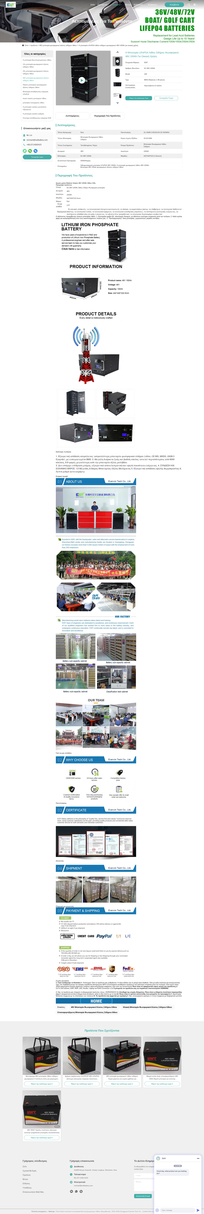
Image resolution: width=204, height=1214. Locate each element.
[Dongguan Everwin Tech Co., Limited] (11, 5)
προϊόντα (116, 5)
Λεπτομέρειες (72, 116)
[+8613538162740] (81, 1192)
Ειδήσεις (26, 1184)
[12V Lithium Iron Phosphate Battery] (83, 78)
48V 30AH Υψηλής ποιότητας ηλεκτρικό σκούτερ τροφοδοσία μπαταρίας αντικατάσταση (41, 1131)
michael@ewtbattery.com (37, 140)
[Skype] (35, 151)
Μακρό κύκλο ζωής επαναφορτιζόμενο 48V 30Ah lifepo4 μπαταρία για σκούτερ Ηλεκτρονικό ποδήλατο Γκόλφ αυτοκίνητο (162, 1077)
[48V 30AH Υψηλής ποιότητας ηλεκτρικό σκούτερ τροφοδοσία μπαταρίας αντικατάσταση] (42, 1109)
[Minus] (198, 1158)
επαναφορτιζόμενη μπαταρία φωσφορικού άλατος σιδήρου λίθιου (87, 1012)
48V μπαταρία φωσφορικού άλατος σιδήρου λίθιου (58, 45)
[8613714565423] (76, 1192)
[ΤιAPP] (25, 151)
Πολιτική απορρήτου (39, 1211)
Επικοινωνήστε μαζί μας (153, 5)
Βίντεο (128, 5)
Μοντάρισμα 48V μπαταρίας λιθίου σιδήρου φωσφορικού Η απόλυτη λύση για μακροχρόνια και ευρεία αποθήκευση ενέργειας (41, 1077)
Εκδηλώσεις (139, 5)
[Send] (198, 1210)
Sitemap (51, 1211)
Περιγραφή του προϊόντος (107, 116)
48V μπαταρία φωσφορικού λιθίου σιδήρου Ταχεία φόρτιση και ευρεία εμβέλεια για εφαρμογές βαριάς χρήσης (122, 1077)
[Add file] (157, 1210)
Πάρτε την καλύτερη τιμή (138, 98)
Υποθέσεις (27, 1188)
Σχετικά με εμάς (103, 5)
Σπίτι (92, 5)
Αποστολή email (143, 1196)
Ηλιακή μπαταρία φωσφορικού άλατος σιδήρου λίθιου (147, 1007)
